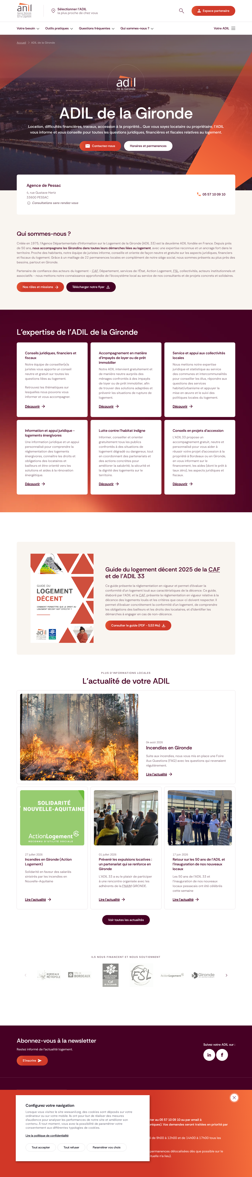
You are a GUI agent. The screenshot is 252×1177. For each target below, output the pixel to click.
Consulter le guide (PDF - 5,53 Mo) (135, 625)
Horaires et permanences (148, 146)
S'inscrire (29, 1060)
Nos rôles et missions (38, 287)
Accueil (21, 42)
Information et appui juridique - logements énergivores (50, 433)
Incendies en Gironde (169, 748)
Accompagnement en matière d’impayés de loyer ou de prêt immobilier (123, 358)
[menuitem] (224, 28)
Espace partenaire (216, 11)
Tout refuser (71, 1147)
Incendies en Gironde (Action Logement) (48, 862)
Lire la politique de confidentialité (47, 1136)
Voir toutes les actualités (126, 920)
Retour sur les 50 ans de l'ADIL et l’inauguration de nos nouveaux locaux (199, 864)
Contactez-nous (103, 146)
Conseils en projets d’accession (198, 430)
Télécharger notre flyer (88, 287)
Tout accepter (41, 1147)
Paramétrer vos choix (106, 1147)
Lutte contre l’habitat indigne (122, 430)
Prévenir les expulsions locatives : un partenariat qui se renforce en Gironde (125, 864)
